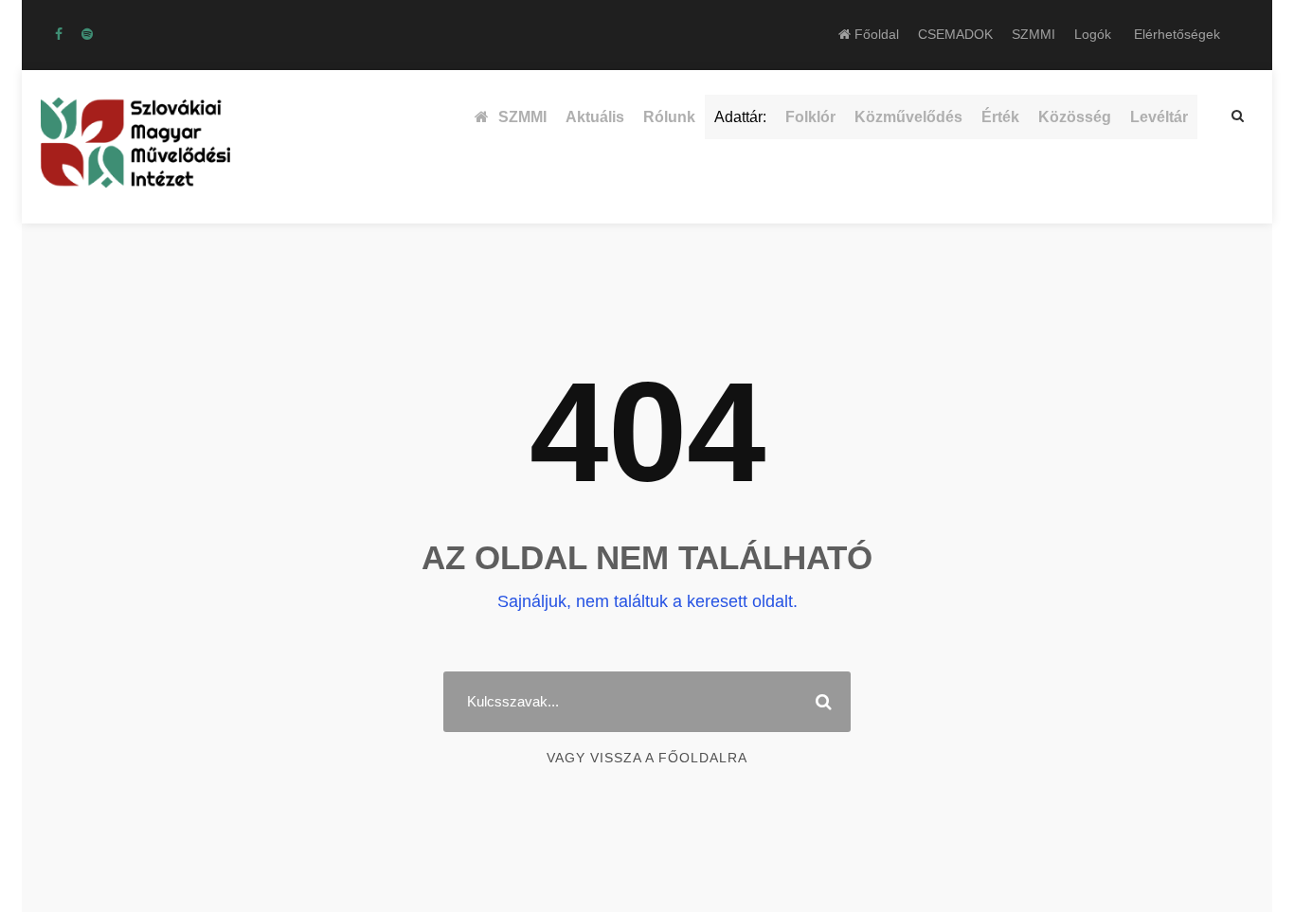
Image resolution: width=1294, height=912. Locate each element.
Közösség (1074, 117)
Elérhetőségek (1177, 34)
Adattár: (740, 117)
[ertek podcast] (87, 34)
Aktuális (595, 117)
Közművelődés (908, 117)
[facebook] (59, 34)
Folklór (810, 117)
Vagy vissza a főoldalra (647, 757)
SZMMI (1033, 34)
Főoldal (875, 34)
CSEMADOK (955, 34)
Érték (1000, 117)
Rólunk (669, 117)
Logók (1092, 34)
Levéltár (1159, 117)
